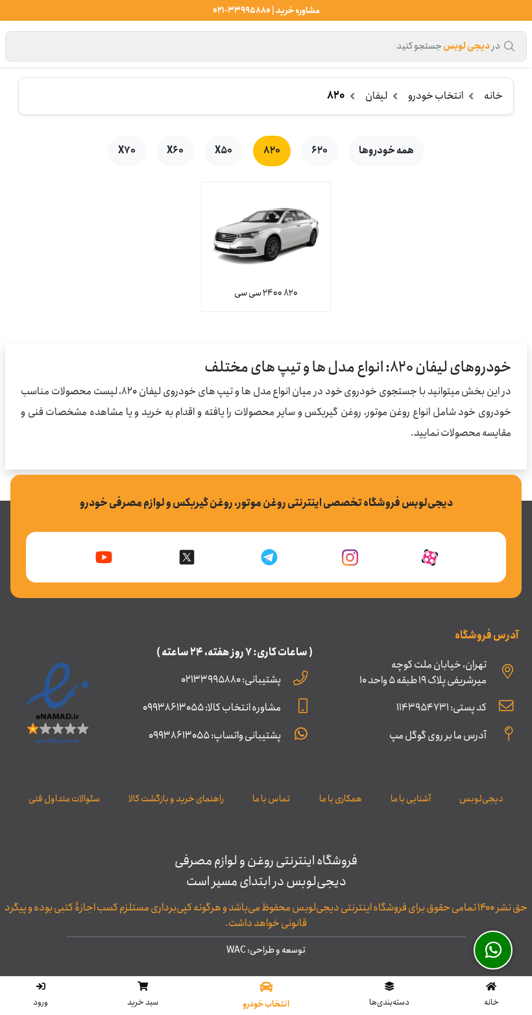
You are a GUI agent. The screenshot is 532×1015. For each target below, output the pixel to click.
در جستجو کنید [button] (448, 46)
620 (319, 150)
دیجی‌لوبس (481, 799)
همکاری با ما (340, 799)
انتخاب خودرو (435, 96)
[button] (389, 995)
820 (271, 150)
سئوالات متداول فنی (64, 799)
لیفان (376, 96)
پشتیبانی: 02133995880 (231, 679)
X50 (223, 150)
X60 (175, 150)
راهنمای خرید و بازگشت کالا (176, 799)
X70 (127, 150)
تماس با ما (271, 799)
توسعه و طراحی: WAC (266, 950)
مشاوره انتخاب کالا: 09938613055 (212, 707)
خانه (493, 96)
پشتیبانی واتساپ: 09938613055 (215, 735)
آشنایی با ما (411, 799)
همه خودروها (386, 150)
